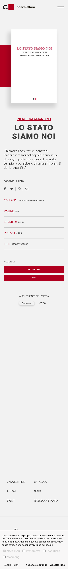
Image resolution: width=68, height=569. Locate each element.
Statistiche (53, 551)
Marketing (13, 557)
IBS (34, 278)
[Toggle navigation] (60, 7)
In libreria (34, 269)
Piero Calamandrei (34, 119)
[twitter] (12, 189)
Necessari (13, 551)
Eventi (11, 500)
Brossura (26, 303)
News (37, 491)
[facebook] (6, 189)
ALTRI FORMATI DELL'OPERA (34, 296)
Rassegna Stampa (46, 500)
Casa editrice (16, 481)
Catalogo (40, 481)
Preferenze (33, 551)
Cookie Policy (11, 565)
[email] (26, 189)
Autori (11, 491)
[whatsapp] (19, 189)
